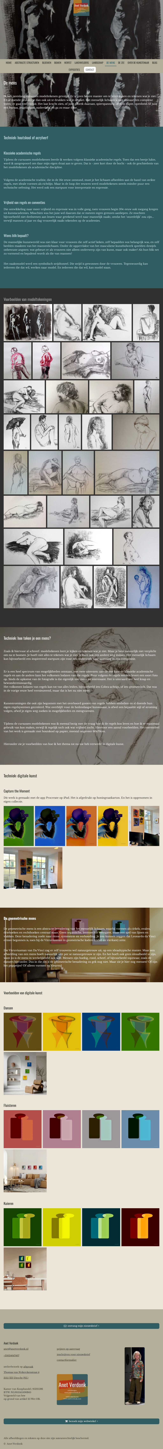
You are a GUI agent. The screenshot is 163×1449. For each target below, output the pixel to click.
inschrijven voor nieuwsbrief (73, 1354)
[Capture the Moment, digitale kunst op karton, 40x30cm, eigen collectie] (19, 826)
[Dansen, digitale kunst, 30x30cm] (23, 1032)
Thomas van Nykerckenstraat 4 (21, 1372)
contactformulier (67, 1360)
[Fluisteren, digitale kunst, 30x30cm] (23, 1129)
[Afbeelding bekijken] (28, 322)
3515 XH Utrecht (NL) (16, 1377)
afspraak (28, 1366)
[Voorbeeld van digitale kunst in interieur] (25, 1073)
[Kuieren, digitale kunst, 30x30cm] (23, 1227)
